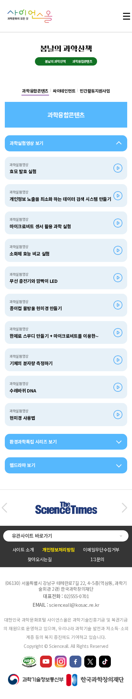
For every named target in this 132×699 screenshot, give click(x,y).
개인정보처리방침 (58, 549)
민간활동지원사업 (95, 91)
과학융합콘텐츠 (35, 91)
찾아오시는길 (40, 559)
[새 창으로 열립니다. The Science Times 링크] (66, 505)
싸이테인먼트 (64, 91)
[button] (4, 508)
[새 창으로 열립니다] (46, 658)
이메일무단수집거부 (101, 549)
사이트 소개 (23, 549)
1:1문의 (97, 559)
